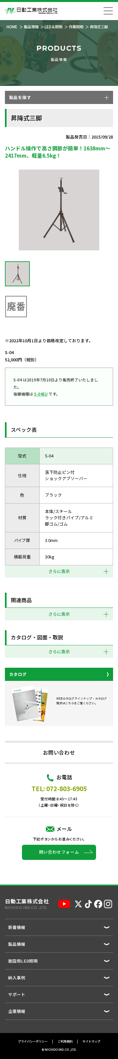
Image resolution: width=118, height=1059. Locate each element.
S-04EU (41, 394)
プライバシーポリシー (33, 1041)
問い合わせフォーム (59, 852)
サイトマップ (91, 1041)
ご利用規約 (65, 1041)
